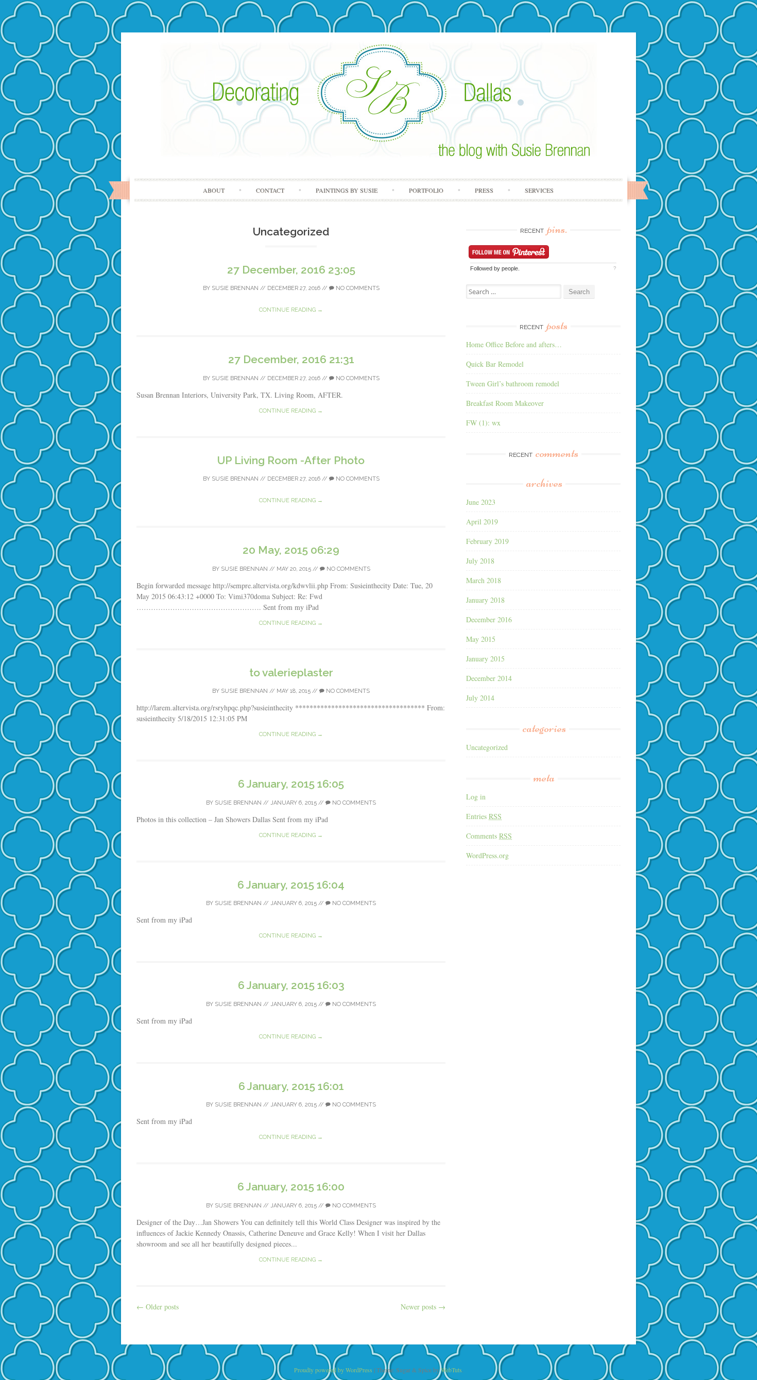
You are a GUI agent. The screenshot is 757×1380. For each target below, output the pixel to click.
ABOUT (214, 190)
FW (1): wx (483, 423)
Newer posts (423, 1306)
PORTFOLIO (426, 190)
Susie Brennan (235, 288)
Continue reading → (291, 309)
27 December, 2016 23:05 (291, 269)
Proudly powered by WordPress (333, 1370)
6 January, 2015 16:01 (291, 1086)
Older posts (157, 1306)
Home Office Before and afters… (514, 344)
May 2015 (480, 639)
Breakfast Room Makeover (505, 403)
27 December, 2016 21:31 (291, 359)
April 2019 (482, 521)
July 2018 (480, 561)
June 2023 (480, 502)
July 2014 (480, 698)
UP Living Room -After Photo (291, 460)
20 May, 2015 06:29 (291, 549)
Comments (489, 836)
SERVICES (539, 190)
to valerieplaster (291, 672)
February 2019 (487, 541)
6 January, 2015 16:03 (291, 985)
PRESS (484, 190)
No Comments (357, 288)
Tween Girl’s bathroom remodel (512, 383)
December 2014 (489, 678)
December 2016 (489, 619)
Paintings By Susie (346, 190)
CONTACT (270, 190)
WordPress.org (487, 855)
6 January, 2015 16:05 (291, 783)
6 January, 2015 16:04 (291, 884)
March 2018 (483, 580)
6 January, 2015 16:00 (291, 1186)
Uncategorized (487, 747)
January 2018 (485, 600)
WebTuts (451, 1370)
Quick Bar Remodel (495, 364)
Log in (476, 797)
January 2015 (485, 658)
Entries (484, 816)
